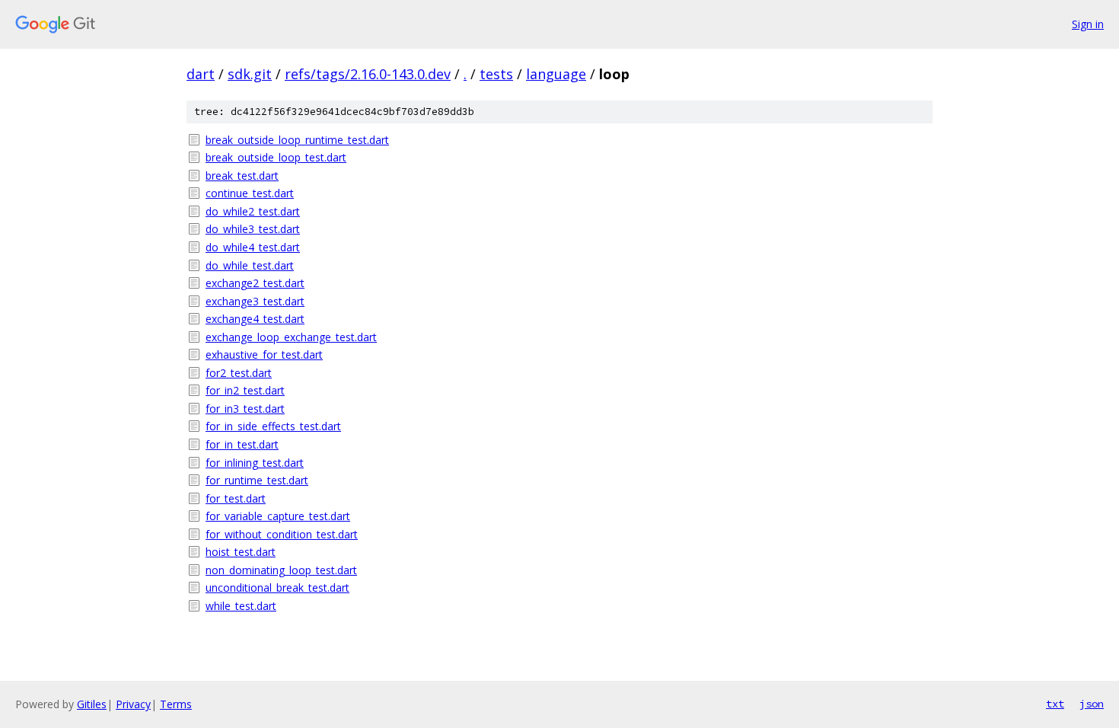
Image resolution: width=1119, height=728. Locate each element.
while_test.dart (241, 606)
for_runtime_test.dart (257, 480)
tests (496, 74)
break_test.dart (242, 175)
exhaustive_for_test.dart (264, 354)
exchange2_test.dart (255, 283)
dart (200, 74)
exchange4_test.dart (255, 318)
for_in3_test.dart (245, 408)
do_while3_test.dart (253, 229)
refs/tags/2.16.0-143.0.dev (368, 74)
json (1091, 703)
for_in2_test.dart (245, 390)
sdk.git (250, 74)
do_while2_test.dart (253, 211)
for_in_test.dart (242, 444)
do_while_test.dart (250, 265)
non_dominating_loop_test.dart (281, 570)
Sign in (1088, 24)
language (556, 74)
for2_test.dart (239, 373)
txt (1055, 703)
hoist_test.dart (241, 551)
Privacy (133, 704)
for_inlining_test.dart (255, 462)
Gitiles (92, 704)
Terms (176, 704)
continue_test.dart (250, 193)
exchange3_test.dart (255, 301)
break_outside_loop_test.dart (276, 157)
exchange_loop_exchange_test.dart (291, 337)
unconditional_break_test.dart (277, 587)
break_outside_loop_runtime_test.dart (297, 140)
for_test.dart (236, 498)
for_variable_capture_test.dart (278, 516)
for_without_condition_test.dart (282, 534)
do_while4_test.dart (253, 247)
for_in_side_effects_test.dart (273, 426)
